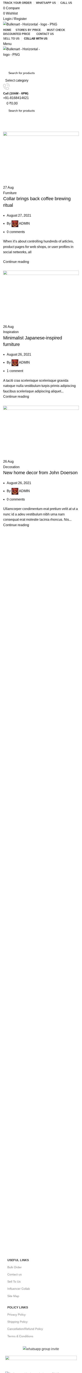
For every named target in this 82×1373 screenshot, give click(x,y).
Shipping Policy (17, 1321)
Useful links (18, 1260)
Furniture (10, 193)
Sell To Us (14, 1281)
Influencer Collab (18, 1288)
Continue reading (16, 261)
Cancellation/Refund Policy (25, 1329)
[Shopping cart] (4, 60)
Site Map (13, 1296)
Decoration (11, 467)
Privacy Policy (16, 1314)
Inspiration (11, 332)
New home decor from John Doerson (40, 472)
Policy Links (17, 1307)
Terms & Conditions (20, 1336)
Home (6, 129)
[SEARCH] (72, 75)
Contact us (14, 1274)
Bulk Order (14, 1267)
